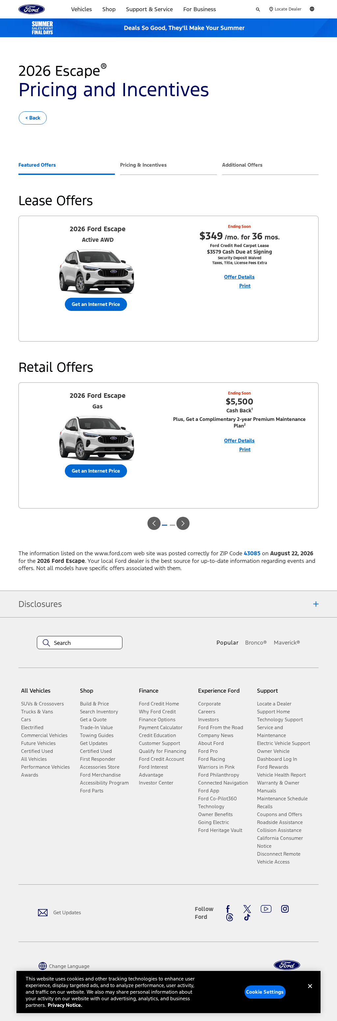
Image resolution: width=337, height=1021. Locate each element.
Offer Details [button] (239, 277)
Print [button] (244, 286)
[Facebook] (230, 909)
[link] (32, 118)
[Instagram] (285, 909)
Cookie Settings (265, 992)
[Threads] (230, 917)
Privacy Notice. (65, 1005)
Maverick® (287, 642)
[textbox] (79, 642)
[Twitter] (247, 909)
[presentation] (66, 168)
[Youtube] (266, 909)
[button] (154, 523)
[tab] (37, 166)
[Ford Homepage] (287, 965)
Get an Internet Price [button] (96, 304)
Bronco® (256, 642)
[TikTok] (247, 917)
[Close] (310, 991)
